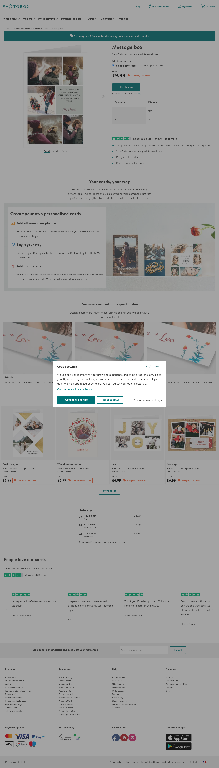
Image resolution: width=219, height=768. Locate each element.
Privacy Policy (83, 389)
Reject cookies (110, 399)
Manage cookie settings (147, 400)
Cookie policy (65, 389)
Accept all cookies (76, 399)
